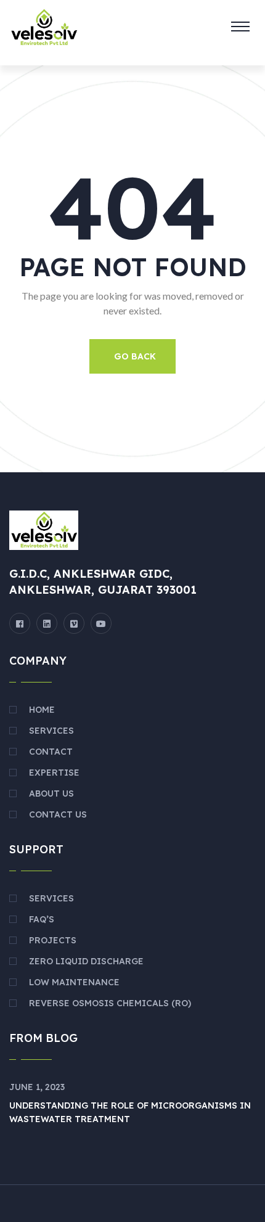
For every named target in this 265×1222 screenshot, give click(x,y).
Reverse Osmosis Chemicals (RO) (110, 1003)
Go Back (135, 356)
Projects (52, 940)
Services (51, 730)
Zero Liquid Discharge (86, 961)
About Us (51, 793)
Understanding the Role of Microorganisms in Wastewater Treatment (130, 1112)
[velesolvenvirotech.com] (43, 26)
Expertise (54, 772)
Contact (51, 751)
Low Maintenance (74, 982)
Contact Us (58, 814)
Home (42, 709)
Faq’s (41, 919)
